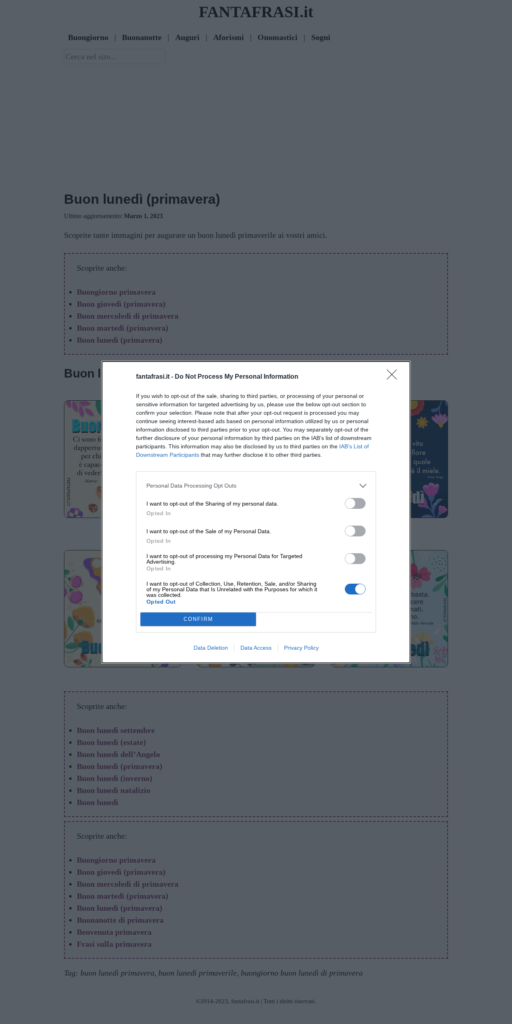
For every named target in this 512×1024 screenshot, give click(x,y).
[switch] (355, 503)
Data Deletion (211, 648)
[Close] (394, 377)
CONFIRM (198, 619)
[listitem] (256, 486)
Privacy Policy (301, 648)
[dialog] (256, 512)
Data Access (256, 648)
